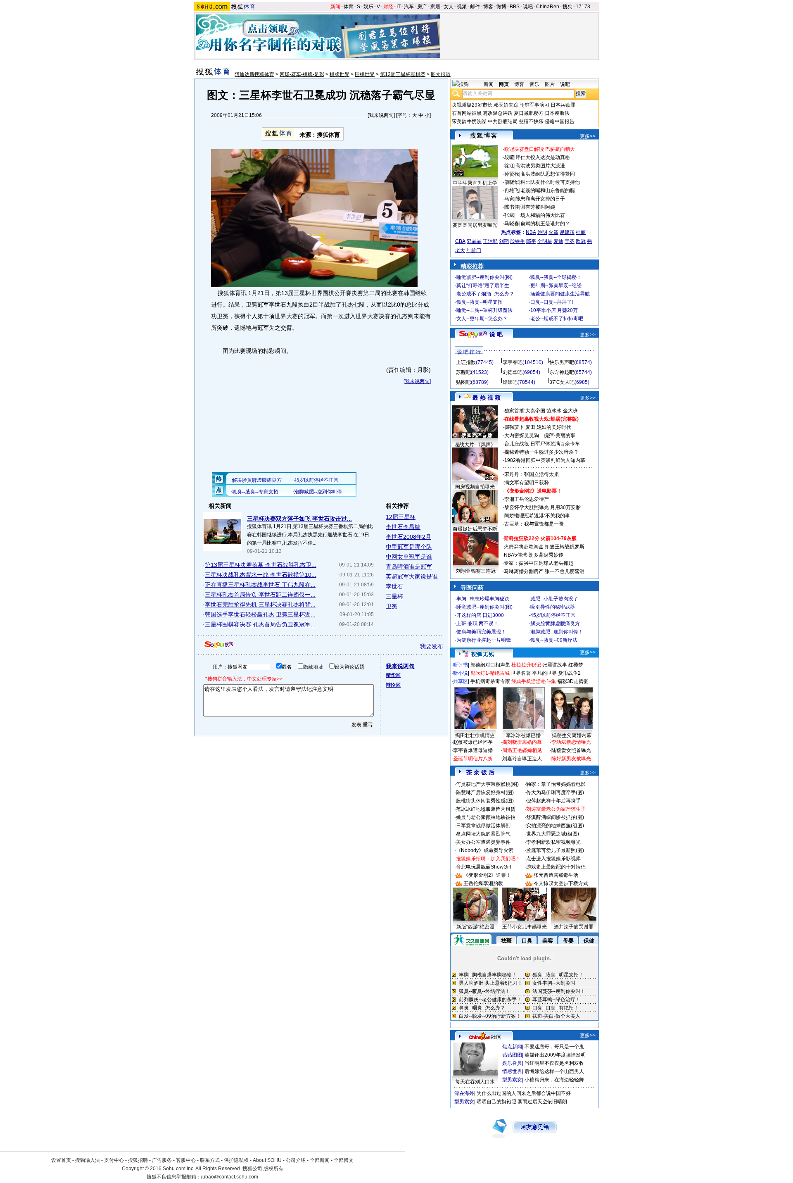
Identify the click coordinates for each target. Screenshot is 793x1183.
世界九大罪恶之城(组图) (552, 834)
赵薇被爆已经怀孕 (473, 742)
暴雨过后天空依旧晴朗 (542, 1101)
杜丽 (581, 232)
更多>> (588, 136)
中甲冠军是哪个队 (409, 546)
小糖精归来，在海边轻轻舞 (554, 1080)
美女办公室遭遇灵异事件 (483, 842)
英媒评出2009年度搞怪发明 (555, 1055)
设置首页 (61, 1160)
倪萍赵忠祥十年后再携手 (553, 801)
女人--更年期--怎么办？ (482, 318)
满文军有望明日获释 (526, 483)
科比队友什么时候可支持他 (550, 182)
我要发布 (431, 646)
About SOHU (267, 1160)
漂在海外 (464, 1093)
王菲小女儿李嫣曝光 (524, 927)
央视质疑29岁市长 (472, 105)
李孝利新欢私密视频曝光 (553, 842)
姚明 (542, 232)
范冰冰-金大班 (562, 411)
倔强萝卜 (514, 427)
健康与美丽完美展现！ (481, 632)
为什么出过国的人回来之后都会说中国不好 (524, 1093)
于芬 (570, 241)
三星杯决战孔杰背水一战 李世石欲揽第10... (260, 574)
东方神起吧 (561, 372)
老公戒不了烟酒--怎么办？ (485, 294)
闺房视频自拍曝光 (475, 487)
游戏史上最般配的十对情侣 (556, 867)
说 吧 (496, 334)
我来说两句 (381, 115)
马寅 (509, 199)
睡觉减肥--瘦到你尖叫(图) (484, 277)
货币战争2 (569, 673)
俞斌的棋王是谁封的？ (545, 223)
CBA (460, 241)
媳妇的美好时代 (554, 427)
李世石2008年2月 (408, 536)
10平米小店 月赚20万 (554, 310)
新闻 (335, 7)
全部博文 (344, 1160)
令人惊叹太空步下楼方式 (561, 883)
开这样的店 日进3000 (480, 615)
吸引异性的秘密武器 (552, 607)
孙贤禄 (511, 174)
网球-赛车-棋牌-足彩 (302, 74)
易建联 (567, 232)
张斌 (509, 215)
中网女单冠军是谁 (409, 556)
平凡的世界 (544, 673)
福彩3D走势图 (573, 681)
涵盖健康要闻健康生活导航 (560, 294)
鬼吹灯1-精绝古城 (490, 673)
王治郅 (490, 241)
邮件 (475, 7)
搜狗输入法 (87, 1160)
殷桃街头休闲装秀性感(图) (485, 801)
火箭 (553, 232)
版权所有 (273, 1168)
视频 (462, 7)
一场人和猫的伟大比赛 (540, 215)
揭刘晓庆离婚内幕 (522, 742)
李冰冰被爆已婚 (523, 735)
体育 (349, 7)
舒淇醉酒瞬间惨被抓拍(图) (555, 817)
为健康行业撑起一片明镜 (483, 640)
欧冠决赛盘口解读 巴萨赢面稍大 (539, 149)
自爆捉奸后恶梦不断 (475, 529)
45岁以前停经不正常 (553, 615)
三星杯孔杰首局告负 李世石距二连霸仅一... (260, 594)
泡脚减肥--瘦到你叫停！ (556, 632)
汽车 (409, 7)
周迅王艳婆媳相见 (522, 750)
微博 (501, 7)
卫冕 (391, 606)
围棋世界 (365, 74)
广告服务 (162, 1160)
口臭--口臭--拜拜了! (551, 302)
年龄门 (473, 250)
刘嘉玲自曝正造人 (522, 759)
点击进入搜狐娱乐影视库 (553, 859)
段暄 (509, 157)
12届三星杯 (400, 517)
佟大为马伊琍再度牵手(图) (555, 792)
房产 (422, 7)
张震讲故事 (554, 665)
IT (398, 7)
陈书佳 (511, 207)
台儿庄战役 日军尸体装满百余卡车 (542, 444)
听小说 (460, 673)
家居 (435, 7)
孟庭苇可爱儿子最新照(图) (555, 850)
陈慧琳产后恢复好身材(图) (485, 792)
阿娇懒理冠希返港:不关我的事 (537, 516)
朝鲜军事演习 (534, 105)
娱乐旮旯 (512, 1063)
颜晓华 (511, 182)
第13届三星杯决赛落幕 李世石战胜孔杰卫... (260, 565)
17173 (583, 7)
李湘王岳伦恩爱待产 (526, 499)
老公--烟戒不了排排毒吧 (556, 318)
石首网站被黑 (467, 113)
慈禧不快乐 (531, 121)
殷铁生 (517, 241)
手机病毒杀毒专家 (490, 681)
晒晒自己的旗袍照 (496, 1101)
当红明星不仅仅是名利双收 (554, 1063)
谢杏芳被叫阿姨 (537, 207)
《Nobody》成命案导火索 (484, 850)
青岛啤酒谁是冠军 (409, 566)
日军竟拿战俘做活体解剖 (483, 825)
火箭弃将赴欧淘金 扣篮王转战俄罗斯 (544, 547)
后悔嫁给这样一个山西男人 (554, 1071)
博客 (488, 7)
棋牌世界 (339, 74)
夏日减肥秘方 (529, 113)
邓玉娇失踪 (506, 105)
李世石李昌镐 (403, 527)
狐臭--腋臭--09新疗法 (553, 640)
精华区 (393, 675)
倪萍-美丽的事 (559, 435)
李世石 (394, 586)
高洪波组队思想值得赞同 (547, 174)
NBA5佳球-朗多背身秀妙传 (533, 555)
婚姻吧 (510, 382)
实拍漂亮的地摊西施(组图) (555, 825)
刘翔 (504, 241)
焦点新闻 (512, 1047)
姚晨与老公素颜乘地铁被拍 (485, 817)
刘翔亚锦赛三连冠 (476, 571)
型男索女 (512, 1080)
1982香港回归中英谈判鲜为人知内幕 (544, 460)
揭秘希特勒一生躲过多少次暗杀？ (541, 452)
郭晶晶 (474, 241)
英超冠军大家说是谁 (412, 576)
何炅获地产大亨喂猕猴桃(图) (487, 784)
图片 (550, 84)
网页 (504, 84)
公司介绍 (296, 1160)
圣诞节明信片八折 (473, 759)
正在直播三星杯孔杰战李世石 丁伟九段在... (260, 584)
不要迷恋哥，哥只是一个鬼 (554, 1047)
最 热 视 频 (486, 397)
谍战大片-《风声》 (475, 444)
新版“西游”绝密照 (475, 927)
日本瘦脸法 (557, 113)
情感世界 (512, 1071)
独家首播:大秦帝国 (524, 411)
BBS (515, 7)
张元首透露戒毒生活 (556, 875)
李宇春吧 (512, 362)
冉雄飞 (511, 190)
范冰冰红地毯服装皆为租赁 (485, 809)
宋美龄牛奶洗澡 (469, 121)
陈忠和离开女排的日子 (540, 199)
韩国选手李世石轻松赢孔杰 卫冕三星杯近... (260, 614)
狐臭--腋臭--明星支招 (479, 302)
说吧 (528, 7)
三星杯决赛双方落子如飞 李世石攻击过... (299, 518)
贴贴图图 (512, 1055)
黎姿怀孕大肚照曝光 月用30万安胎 (542, 507)
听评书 (460, 665)
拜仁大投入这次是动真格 (542, 157)
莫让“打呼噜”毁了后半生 (482, 285)
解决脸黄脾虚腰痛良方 (555, 623)
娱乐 (368, 7)
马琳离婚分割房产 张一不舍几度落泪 (544, 571)
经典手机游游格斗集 (533, 681)
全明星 (544, 241)
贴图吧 (463, 382)
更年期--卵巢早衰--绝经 (556, 285)
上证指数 (466, 362)
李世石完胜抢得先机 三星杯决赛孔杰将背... (260, 604)
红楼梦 (575, 665)
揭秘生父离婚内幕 (571, 735)
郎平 (531, 241)
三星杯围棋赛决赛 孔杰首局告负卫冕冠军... (260, 624)
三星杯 (394, 596)
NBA (531, 232)
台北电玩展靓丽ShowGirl (483, 867)
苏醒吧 (463, 372)
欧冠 (581, 241)
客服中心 (186, 1160)
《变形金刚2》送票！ (487, 875)
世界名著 (521, 673)
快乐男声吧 (561, 362)
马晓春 (511, 223)
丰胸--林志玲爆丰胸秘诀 (482, 599)
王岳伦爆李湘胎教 (483, 883)
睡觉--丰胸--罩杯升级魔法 (484, 310)
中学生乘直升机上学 (475, 183)
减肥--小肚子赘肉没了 (554, 599)
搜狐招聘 (138, 1160)
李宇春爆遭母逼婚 (473, 750)
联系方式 (210, 1160)
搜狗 (567, 7)
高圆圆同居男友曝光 (475, 225)
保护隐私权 (236, 1160)
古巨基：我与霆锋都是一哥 (534, 524)
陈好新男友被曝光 (571, 759)
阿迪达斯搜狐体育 (254, 74)
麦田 (530, 427)
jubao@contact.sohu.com (229, 1177)
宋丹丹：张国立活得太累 (531, 474)
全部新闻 (320, 1160)
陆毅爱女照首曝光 (571, 750)
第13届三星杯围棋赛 (402, 74)
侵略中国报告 (560, 121)
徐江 (509, 166)
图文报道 (441, 74)
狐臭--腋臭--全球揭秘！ (556, 277)
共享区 (460, 681)
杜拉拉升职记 (526, 665)
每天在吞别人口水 (475, 1082)
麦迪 (558, 241)
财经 (388, 7)
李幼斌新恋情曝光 (571, 742)
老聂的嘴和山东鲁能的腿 (547, 190)
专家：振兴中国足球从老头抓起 (538, 563)
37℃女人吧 (562, 382)
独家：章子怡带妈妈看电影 (556, 784)
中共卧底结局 (503, 121)
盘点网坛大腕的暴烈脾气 (483, 834)
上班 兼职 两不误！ (477, 623)
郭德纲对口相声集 (490, 665)
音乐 (534, 84)
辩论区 (393, 685)
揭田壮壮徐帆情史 (475, 735)
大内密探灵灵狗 (521, 435)
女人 (448, 7)
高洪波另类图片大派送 (540, 166)
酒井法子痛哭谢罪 (574, 927)
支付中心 (114, 1160)
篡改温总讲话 (498, 113)
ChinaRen (547, 7)
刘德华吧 (512, 372)
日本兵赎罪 (563, 105)
